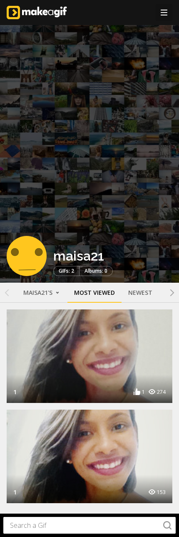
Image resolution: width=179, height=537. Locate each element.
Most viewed (94, 292)
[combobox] (89, 525)
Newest (140, 292)
